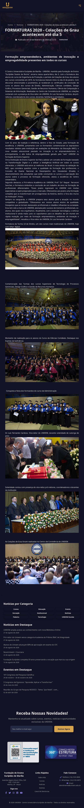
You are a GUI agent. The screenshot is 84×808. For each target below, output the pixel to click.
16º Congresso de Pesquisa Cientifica (19, 676)
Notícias (20, 25)
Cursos (16, 609)
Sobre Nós (42, 777)
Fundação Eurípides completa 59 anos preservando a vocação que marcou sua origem (39, 659)
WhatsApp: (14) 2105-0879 (71, 780)
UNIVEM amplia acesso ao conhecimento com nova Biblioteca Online (32, 630)
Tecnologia (42, 617)
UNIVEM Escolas (68, 617)
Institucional (63, 40)
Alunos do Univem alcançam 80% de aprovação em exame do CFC (31, 645)
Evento (68, 609)
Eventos (42, 788)
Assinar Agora (64, 729)
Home (10, 25)
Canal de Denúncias (42, 791)
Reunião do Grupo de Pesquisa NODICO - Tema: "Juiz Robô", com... (31, 690)
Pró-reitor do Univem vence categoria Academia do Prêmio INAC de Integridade (36, 637)
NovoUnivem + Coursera (14, 652)
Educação (42, 609)
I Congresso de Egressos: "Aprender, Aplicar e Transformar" (28, 683)
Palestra (16, 617)
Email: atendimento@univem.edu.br (70, 784)
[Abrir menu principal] (79, 5)
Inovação (16, 613)
